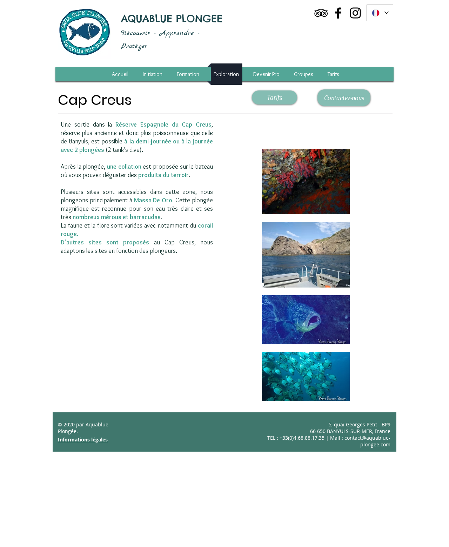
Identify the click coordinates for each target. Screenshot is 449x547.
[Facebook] (338, 13)
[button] (333, 74)
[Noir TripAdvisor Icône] (321, 13)
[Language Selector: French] (380, 13)
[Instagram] (355, 13)
